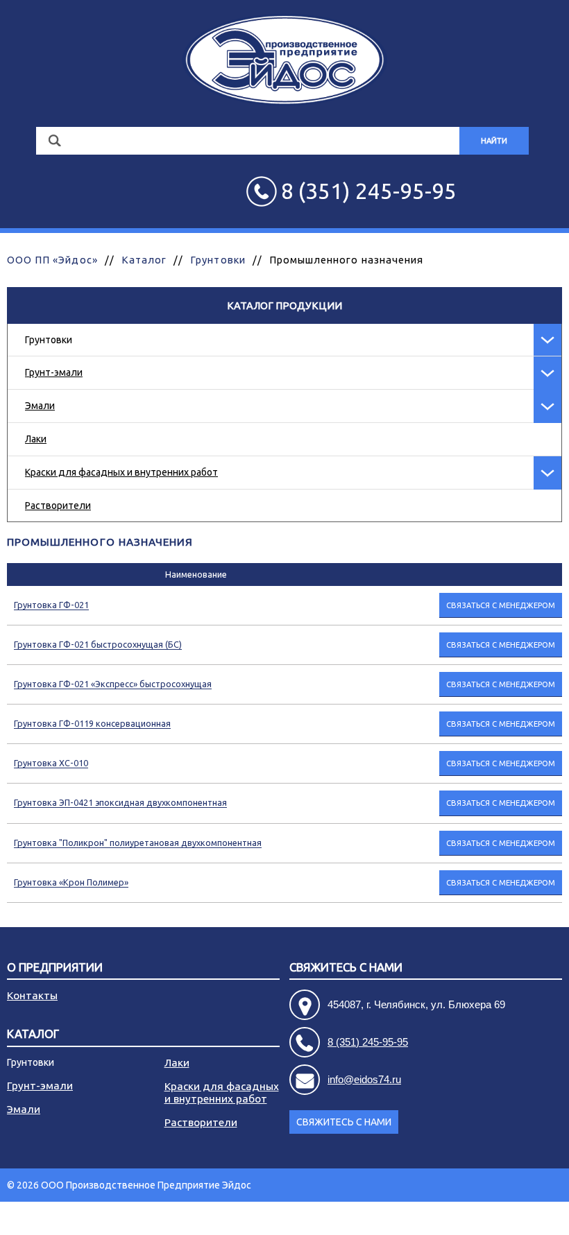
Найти (494, 141)
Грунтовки (217, 260)
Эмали (40, 405)
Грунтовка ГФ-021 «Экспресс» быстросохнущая (113, 684)
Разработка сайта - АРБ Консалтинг (481, 1218)
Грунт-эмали (54, 372)
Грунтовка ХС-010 (51, 763)
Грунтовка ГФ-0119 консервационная (92, 723)
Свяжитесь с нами (343, 1122)
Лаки (35, 438)
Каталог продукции (284, 305)
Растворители (58, 505)
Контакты (32, 995)
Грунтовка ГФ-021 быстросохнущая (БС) (98, 644)
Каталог (144, 260)
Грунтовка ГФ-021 (51, 605)
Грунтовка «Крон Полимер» (71, 882)
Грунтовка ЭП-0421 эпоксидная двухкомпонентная (120, 802)
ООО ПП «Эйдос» (52, 260)
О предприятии (55, 968)
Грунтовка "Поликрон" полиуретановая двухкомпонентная (138, 842)
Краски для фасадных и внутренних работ (121, 472)
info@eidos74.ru (364, 1079)
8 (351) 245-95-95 (368, 1042)
